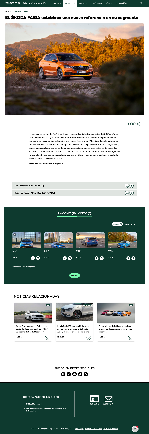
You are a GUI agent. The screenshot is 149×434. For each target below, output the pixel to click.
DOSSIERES (69, 3)
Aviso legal (79, 429)
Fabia (26, 12)
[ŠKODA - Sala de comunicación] (25, 3)
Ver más (74, 275)
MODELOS (83, 3)
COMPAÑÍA (121, 3)
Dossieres (17, 12)
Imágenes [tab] (67, 213)
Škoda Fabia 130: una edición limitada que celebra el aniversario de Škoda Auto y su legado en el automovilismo (73, 329)
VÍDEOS (109, 3)
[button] (141, 3)
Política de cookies (111, 429)
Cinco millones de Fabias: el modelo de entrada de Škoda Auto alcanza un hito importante (115, 329)
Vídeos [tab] (84, 213)
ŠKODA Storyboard (34, 404)
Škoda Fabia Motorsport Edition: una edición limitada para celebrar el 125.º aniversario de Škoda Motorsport (32, 329)
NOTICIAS (57, 3)
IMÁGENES (97, 3)
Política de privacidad (93, 429)
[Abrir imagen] (26, 240)
